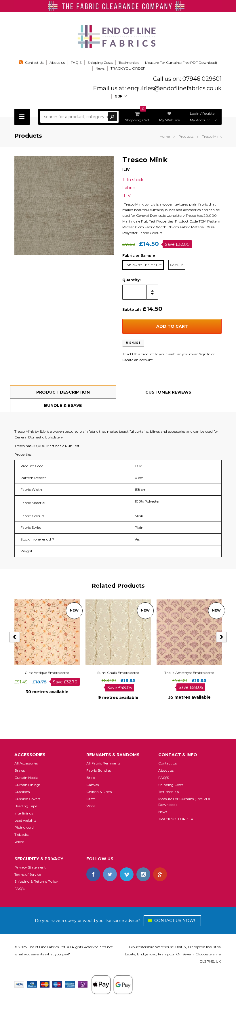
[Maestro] (57, 984)
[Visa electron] (32, 984)
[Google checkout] (112, 984)
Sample (176, 265)
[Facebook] (93, 874)
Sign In (204, 354)
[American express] (70, 984)
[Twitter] (110, 874)
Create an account (137, 360)
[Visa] (19, 984)
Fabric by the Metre (143, 265)
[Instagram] (143, 874)
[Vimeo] (127, 874)
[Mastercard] (45, 984)
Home (165, 136)
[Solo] (82, 984)
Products (185, 136)
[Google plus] (160, 874)
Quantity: (131, 280)
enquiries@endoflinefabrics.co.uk (174, 88)
